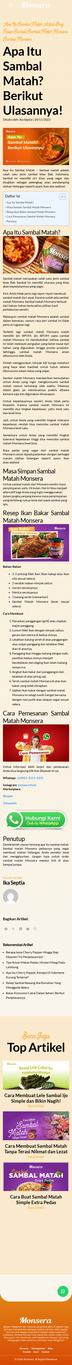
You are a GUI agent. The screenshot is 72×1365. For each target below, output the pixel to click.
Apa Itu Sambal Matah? (20, 202)
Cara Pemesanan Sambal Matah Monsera (31, 216)
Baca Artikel (36, 1106)
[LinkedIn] (20, 929)
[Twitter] (13, 929)
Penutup (12, 221)
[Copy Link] (35, 929)
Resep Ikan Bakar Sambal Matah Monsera (31, 211)
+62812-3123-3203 (30, 778)
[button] (63, 1291)
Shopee (8, 796)
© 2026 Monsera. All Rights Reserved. (36, 1359)
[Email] (28, 929)
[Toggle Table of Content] (60, 196)
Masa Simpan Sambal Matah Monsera (29, 207)
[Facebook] (6, 929)
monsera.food (27, 785)
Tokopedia (10, 803)
